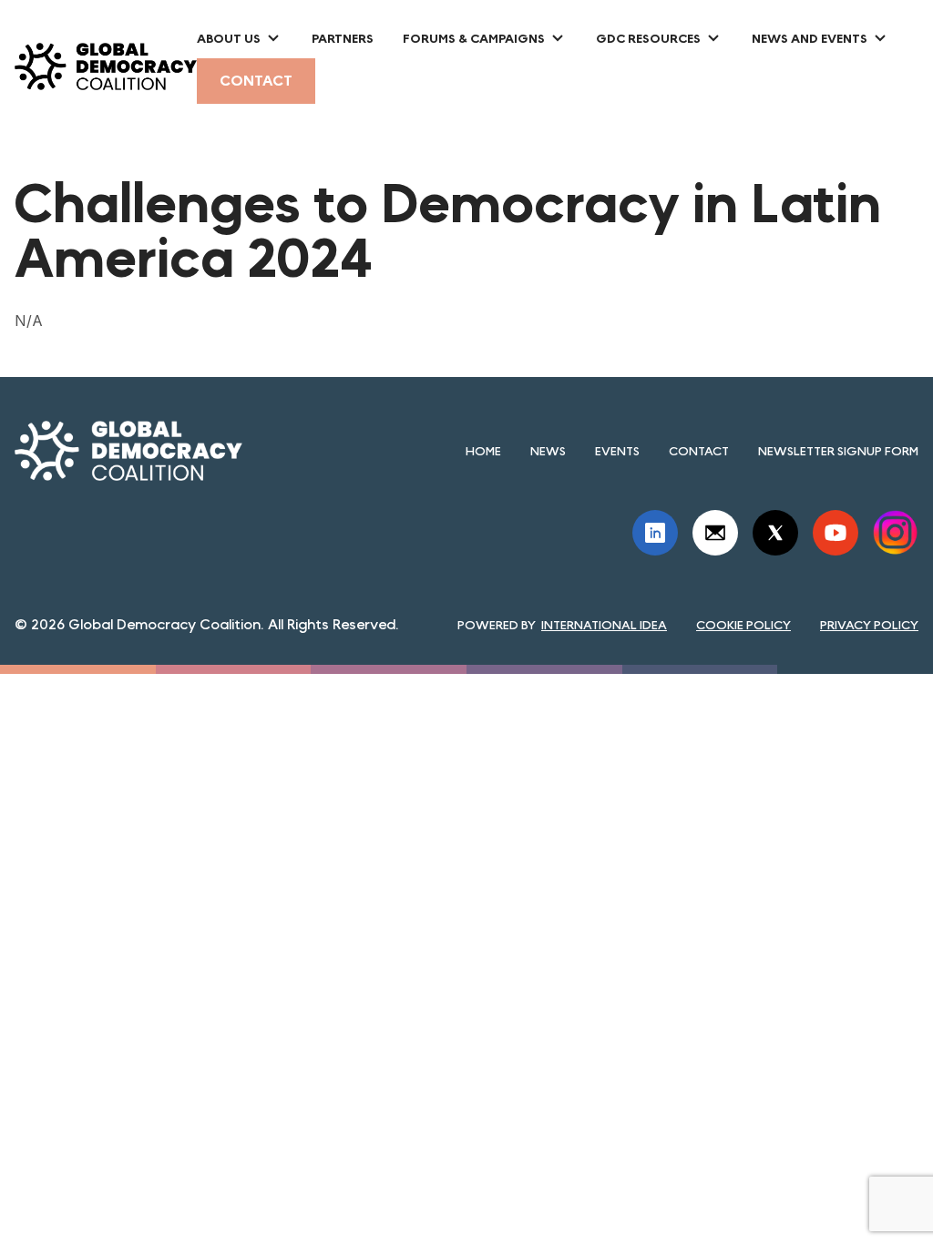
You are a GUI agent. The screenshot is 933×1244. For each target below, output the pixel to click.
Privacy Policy (869, 625)
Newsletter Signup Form (838, 451)
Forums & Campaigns (474, 38)
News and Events (809, 38)
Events (617, 451)
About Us (229, 38)
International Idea (604, 625)
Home (483, 451)
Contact (256, 80)
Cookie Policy (743, 625)
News (548, 451)
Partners (343, 38)
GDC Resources (648, 38)
